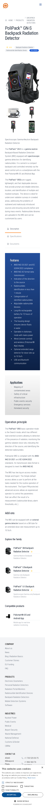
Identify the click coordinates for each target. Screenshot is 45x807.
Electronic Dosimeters (14, 681)
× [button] (42, 768)
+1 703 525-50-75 (31, 758)
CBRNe (7, 746)
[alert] (22, 786)
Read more (32, 778)
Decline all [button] (33, 795)
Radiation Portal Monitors (15, 689)
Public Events (10, 722)
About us (8, 648)
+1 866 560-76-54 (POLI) (30, 763)
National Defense (12, 738)
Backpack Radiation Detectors (31, 20)
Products (20, 20)
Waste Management (13, 734)
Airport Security (11, 730)
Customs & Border (12, 742)
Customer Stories (12, 660)
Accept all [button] (11, 795)
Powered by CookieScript (22, 804)
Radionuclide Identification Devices (19, 693)
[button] (22, 801)
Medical (8, 726)
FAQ (6, 668)
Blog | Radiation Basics (14, 656)
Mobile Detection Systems (15, 701)
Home (10, 20)
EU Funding (9, 664)
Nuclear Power (11, 718)
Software (8, 705)
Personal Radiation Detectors (16, 685)
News (7, 652)
